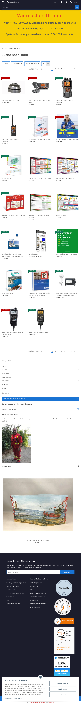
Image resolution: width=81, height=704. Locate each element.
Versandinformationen (37, 597)
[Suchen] (77, 7)
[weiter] (77, 69)
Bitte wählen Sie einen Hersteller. (14, 399)
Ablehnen (63, 695)
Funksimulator (33, 254)
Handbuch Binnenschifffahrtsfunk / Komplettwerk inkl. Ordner (40, 294)
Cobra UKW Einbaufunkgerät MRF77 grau (40, 101)
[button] (61, 2)
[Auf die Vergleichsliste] (17, 79)
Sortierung (16, 63)
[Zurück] (45, 69)
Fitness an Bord (61, 215)
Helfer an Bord (6, 377)
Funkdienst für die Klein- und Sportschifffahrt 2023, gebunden (12, 255)
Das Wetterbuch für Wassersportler (67, 139)
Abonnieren (67, 572)
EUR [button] (54, 2)
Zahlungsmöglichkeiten (38, 593)
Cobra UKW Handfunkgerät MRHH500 (10, 140)
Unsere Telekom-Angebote (15, 593)
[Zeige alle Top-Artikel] (78, 466)
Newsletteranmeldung (14, 604)
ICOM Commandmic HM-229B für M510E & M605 (13, 333)
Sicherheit (5, 384)
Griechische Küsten (8, 293)
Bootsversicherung (13, 586)
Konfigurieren (62, 689)
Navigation (5, 381)
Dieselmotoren (6, 178)
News (8, 600)
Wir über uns (11, 597)
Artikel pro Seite (31, 63)
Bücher (4, 366)
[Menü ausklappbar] (3, 1)
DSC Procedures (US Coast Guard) (40, 178)
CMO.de (51, 702)
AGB (31, 590)
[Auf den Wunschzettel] (22, 79)
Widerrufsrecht (35, 607)
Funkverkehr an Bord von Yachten (67, 254)
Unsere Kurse (11, 590)
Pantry (4, 388)
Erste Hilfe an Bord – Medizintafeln (13, 215)
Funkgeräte (5, 373)
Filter (6, 63)
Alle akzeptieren (62, 683)
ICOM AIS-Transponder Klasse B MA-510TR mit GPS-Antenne (66, 294)
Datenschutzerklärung (41, 565)
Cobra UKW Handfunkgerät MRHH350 (64, 101)
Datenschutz (18, 698)
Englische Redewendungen (65, 178)
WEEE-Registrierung (36, 583)
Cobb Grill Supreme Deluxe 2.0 (12, 100)
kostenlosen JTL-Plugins (37, 702)
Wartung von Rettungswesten (16, 583)
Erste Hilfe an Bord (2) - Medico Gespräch (39, 216)
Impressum (8, 698)
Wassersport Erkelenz (40, 409)
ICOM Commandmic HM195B (38, 332)
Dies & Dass (5, 370)
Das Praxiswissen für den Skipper (40, 139)
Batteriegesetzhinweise (38, 604)
